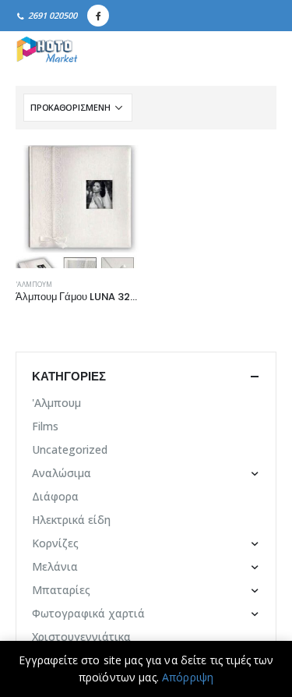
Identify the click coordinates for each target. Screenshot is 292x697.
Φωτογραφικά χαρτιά (88, 613)
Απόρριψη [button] (187, 677)
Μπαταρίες (61, 589)
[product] (77, 206)
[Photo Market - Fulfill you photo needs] (47, 50)
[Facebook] (98, 16)
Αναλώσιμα (61, 472)
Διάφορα (55, 496)
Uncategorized (69, 449)
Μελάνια (55, 566)
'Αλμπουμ (34, 284)
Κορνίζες (55, 543)
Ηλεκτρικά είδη (71, 519)
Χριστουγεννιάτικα (81, 636)
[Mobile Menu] (259, 50)
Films (45, 426)
